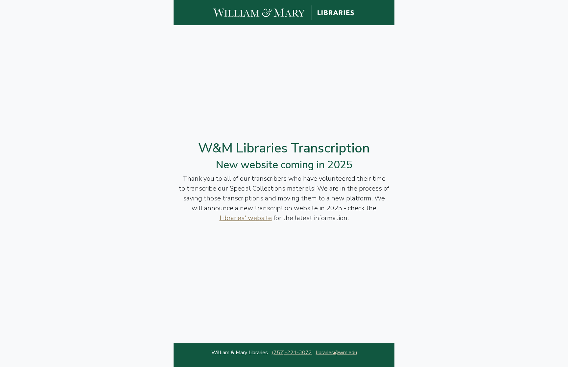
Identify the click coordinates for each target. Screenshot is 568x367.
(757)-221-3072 (292, 352)
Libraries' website (246, 218)
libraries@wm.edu (336, 352)
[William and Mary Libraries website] (284, 12)
